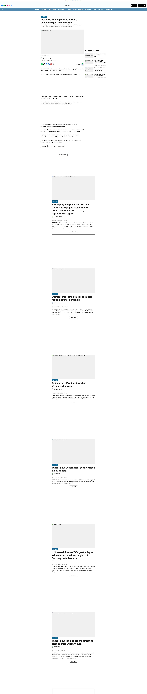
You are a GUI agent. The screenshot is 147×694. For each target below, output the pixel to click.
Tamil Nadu (44, 9)
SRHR (70, 226)
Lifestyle (80, 9)
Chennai (37, 9)
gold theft (44, 146)
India (50, 9)
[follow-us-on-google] (82, 64)
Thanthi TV (79, 0)
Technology (88, 9)
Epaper (66, 0)
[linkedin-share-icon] (49, 64)
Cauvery (78, 570)
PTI (53, 561)
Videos (94, 9)
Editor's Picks (108, 9)
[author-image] (42, 58)
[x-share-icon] (44, 64)
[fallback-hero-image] (89, 55)
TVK (82, 568)
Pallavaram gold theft (59, 146)
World (54, 9)
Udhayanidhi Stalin (57, 568)
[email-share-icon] (51, 64)
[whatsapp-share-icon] (42, 64)
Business (69, 9)
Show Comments (62, 154)
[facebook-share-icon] (46, 64)
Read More (73, 231)
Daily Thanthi (73, 0)
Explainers (100, 9)
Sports (75, 9)
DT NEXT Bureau (47, 58)
